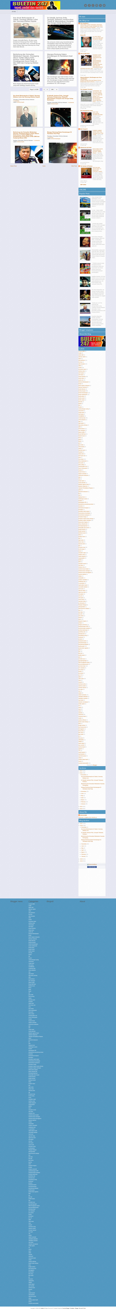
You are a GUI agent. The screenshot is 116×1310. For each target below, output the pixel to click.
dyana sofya (81, 432)
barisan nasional (82, 387)
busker (80, 407)
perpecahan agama (83, 648)
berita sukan (81, 400)
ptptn (79, 676)
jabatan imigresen (83, 486)
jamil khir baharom (83, 491)
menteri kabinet (82, 574)
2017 (81, 771)
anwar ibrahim (82, 376)
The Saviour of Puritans (86, 166)
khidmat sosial (82, 533)
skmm (80, 707)
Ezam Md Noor (82, 434)
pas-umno (81, 615)
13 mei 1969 (81, 351)
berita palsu (81, 396)
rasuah (80, 682)
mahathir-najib (82, 552)
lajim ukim (81, 540)
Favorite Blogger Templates (68, 1308)
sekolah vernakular (83, 702)
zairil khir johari (82, 756)
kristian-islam (81, 536)
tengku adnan (82, 725)
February (83, 801)
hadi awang (81, 446)
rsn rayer (80, 689)
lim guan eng (81, 547)
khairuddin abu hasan (84, 527)
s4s (79, 691)
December (83, 774)
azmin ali (80, 380)
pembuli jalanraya (83, 630)
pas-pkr (80, 614)
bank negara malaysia (84, 385)
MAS (79, 561)
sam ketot (80, 700)
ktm (79, 538)
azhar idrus (81, 378)
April (82, 797)
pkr (79, 651)
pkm (79, 650)
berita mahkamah (82, 394)
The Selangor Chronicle (86, 89)
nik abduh (81, 594)
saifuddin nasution (83, 698)
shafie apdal (81, 703)
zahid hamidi (81, 752)
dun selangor (81, 430)
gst (79, 443)
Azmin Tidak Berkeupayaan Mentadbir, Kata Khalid (98, 113)
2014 (81, 808)
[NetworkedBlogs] (92, 864)
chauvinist (81, 410)
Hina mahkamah (82, 461)
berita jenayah (20, 102)
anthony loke (81, 371)
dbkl (79, 427)
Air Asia (80, 362)
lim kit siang (81, 549)
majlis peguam (82, 556)
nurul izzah (81, 599)
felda (79, 439)
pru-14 (80, 675)
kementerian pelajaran (84, 515)
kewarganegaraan (83, 525)
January (83, 804)
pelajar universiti (82, 624)
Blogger (95, 765)
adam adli (81, 355)
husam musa (81, 471)
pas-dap (80, 612)
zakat (79, 757)
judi (79, 495)
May (82, 795)
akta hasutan (81, 364)
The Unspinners (84, 23)
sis (79, 705)
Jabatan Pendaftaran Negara (85, 488)
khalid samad (81, 531)
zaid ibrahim (81, 754)
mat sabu (80, 565)
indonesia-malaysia (83, 475)
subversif (80, 714)
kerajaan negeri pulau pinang (85, 518)
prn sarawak (81, 667)
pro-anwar (81, 669)
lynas (79, 551)
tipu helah (81, 734)
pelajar (80, 623)
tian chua (80, 732)
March (82, 799)
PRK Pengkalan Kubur (84, 662)
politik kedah (81, 655)
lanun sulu (81, 542)
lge (79, 545)
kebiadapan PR (82, 502)
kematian (80, 509)
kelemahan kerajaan (83, 507)
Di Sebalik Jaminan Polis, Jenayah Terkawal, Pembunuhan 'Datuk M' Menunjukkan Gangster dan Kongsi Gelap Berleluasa (60, 20)
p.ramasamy (81, 603)
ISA (79, 479)
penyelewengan (82, 642)
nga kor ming (81, 590)
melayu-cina (81, 567)
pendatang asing (82, 635)
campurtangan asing (83, 409)
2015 (81, 806)
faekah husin (81, 436)
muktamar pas (82, 581)
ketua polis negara (83, 522)
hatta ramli (81, 453)
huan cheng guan (82, 468)
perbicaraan (81, 646)
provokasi (81, 673)
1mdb (80, 353)
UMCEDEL (81, 739)
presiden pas (81, 658)
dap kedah (81, 423)
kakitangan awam (82, 498)
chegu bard (81, 412)
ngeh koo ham (82, 592)
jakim (79, 489)
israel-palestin (82, 482)
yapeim (80, 748)
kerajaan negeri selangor (84, 520)
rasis (79, 680)
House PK (83, 35)
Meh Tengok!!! (84, 129)
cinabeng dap (82, 418)
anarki (80, 367)
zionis (80, 761)
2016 (81, 773)
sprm (79, 709)
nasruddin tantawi (83, 587)
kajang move (81, 497)
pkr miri (80, 653)
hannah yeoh (81, 450)
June (82, 793)
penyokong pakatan (83, 644)
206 (52, 89)
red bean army (82, 684)
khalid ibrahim (82, 529)
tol (79, 736)
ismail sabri (81, 480)
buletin (42, 1308)
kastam (80, 500)
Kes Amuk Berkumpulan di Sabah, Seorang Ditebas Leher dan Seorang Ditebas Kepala (25, 19)
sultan (80, 718)
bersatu (80, 401)
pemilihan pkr (81, 632)
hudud (80, 470)
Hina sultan (81, 464)
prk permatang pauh (83, 664)
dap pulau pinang (82, 425)
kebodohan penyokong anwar (86, 504)
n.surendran (81, 583)
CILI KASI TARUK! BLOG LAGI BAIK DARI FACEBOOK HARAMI (98, 38)
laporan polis (81, 543)
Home (14, 11)
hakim (80, 448)
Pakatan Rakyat (82, 605)
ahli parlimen (81, 360)
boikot (80, 403)
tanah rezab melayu (83, 721)
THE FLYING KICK (85, 53)
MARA (80, 560)
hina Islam (81, 459)
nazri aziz (80, 588)
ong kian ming (82, 601)
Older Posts (74, 166)
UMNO (80, 741)
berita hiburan (82, 389)
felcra (79, 437)
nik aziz (80, 596)
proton (80, 671)
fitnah (79, 441)
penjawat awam (82, 641)
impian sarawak (82, 473)
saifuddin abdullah (83, 696)
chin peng (81, 414)
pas (79, 610)
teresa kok (81, 730)
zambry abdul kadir (83, 759)
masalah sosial (82, 563)
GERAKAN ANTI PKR (85, 147)
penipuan (80, 637)
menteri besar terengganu (85, 572)
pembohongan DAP (83, 626)
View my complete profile (87, 817)
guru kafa (80, 445)
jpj (79, 493)
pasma (80, 617)
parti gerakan (81, 606)
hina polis (81, 462)
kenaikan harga (82, 516)
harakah (80, 452)
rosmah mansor (82, 687)
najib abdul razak (82, 585)
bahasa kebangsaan (83, 382)
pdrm (79, 619)
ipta (79, 477)
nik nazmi (80, 597)
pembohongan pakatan (84, 628)
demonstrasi (81, 428)
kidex (79, 534)
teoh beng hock (82, 727)
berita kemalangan (55, 138)
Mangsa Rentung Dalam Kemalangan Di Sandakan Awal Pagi (59, 56)
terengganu (81, 729)
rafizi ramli (81, 678)
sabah (80, 693)
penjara (80, 639)
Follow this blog (92, 866)
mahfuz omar (81, 554)
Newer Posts (13, 166)
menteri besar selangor (84, 570)
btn (79, 405)
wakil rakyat (81, 743)
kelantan (80, 506)
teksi (79, 723)
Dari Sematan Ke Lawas (86, 110)
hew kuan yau (82, 455)
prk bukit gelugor (82, 660)
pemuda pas (81, 633)
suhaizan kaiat (82, 716)
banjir (80, 383)
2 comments (71, 102)
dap (79, 421)
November (83, 791)
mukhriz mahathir (82, 579)
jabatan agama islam (83, 484)
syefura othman (82, 720)
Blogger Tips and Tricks (80, 1308)
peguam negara (82, 621)
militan (80, 576)
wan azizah (81, 745)
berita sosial (81, 398)
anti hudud (81, 373)
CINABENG (81, 416)
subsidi (80, 712)
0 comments (16, 101)
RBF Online (83, 184)
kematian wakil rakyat (83, 511)
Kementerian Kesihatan (84, 513)
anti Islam (80, 374)
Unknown (83, 815)
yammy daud (81, 747)
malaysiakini (81, 558)
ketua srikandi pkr (82, 524)
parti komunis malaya (83, 608)
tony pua (80, 738)
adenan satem (82, 356)
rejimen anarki (82, 685)
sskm (79, 711)
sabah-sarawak (82, 694)
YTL (79, 750)
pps (79, 657)
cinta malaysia (82, 419)
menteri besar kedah (83, 569)
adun (79, 358)
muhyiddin (81, 578)
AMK (79, 365)
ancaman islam (82, 369)
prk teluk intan (82, 666)
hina (79, 457)
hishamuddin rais (82, 466)
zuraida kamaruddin (83, 763)
